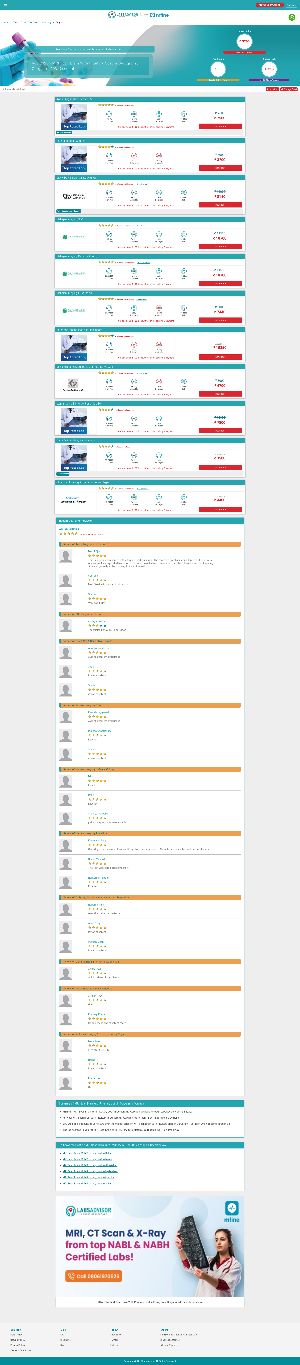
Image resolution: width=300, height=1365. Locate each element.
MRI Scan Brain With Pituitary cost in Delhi (87, 1153)
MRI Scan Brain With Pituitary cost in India (87, 1183)
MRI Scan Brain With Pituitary (37, 22)
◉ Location (272, 89)
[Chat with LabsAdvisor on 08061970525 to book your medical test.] (292, 17)
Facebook (115, 1334)
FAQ (62, 1334)
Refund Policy (17, 1340)
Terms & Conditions (20, 1350)
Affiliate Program (169, 1345)
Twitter (114, 1340)
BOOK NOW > (220, 126)
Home (5, 22)
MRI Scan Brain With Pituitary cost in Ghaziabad (90, 1165)
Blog (62, 1345)
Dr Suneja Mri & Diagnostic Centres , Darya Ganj (84, 366)
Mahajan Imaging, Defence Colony (77, 256)
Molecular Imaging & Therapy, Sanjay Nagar (82, 482)
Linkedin (114, 1345)
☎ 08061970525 (270, 4)
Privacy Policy (17, 1345)
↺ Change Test (289, 89)
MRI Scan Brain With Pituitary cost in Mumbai (88, 1177)
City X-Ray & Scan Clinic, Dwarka (76, 177)
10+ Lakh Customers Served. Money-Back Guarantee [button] (89, 49)
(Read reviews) (143, 184)
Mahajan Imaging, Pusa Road (74, 293)
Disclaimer (65, 1340)
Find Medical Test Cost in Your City (178, 1334)
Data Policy (16, 1334)
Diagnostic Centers (170, 1340)
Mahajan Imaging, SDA (70, 219)
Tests (16, 22)
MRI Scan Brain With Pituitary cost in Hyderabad (90, 1171)
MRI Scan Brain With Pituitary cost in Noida (87, 1159)
